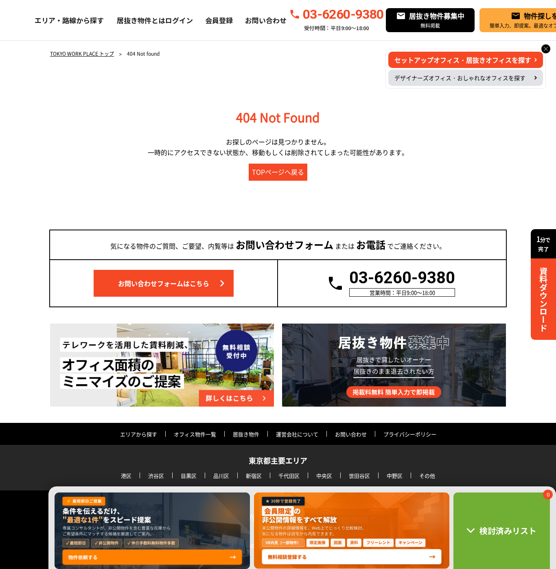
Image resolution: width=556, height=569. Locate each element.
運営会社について (297, 434)
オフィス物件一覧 (195, 434)
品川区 (221, 475)
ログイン (179, 20)
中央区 (324, 475)
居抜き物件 (246, 434)
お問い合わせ (266, 20)
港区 (126, 475)
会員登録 (219, 20)
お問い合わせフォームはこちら (163, 283)
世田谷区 (359, 475)
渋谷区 (156, 475)
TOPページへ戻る (278, 172)
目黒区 (189, 475)
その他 (427, 475)
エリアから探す (138, 434)
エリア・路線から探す (69, 20)
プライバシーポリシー (409, 434)
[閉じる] (546, 49)
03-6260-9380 (343, 14)
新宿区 (254, 475)
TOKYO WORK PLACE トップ (82, 53)
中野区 (395, 475)
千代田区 (289, 475)
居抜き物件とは (141, 20)
